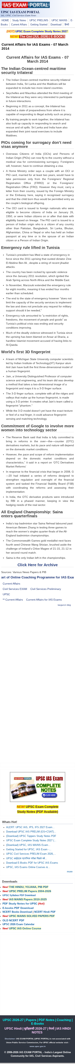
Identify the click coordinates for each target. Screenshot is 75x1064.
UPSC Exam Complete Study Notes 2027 (41, 31)
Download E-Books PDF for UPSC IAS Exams (32, 863)
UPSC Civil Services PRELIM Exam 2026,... (31, 854)
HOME (5, 20)
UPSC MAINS (59, 20)
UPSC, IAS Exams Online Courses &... (28, 867)
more (69, 871)
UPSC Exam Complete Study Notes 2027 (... (31, 840)
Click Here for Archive (38, 565)
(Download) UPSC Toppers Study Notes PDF (31, 836)
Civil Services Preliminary (45, 588)
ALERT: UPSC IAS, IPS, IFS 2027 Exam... (30, 827)
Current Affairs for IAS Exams (44, 599)
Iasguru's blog (64, 605)
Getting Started (38, 24)
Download (56, 24)
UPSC (6, 594)
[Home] (26, 7)
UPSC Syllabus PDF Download (19, 895)
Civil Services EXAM (15, 588)
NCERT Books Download (17, 912)
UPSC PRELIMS (38, 20)
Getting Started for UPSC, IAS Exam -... (28, 849)
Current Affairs (19, 24)
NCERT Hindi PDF (45, 912)
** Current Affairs (13, 599)
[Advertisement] (37, 647)
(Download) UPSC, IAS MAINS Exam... (28, 845)
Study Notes (19, 20)
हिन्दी (67, 24)
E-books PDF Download (18, 907)
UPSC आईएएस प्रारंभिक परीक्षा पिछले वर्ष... (26, 858)
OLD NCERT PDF (13, 920)
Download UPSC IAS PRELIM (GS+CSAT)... (31, 831)
